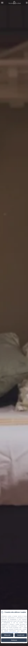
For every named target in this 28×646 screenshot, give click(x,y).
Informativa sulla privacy (11, 632)
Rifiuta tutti (7, 635)
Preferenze (14, 640)
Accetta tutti (20, 635)
